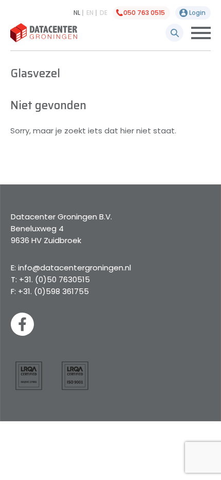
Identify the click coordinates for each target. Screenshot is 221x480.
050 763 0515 (144, 12)
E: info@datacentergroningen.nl (71, 267)
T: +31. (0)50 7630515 (50, 279)
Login (197, 12)
